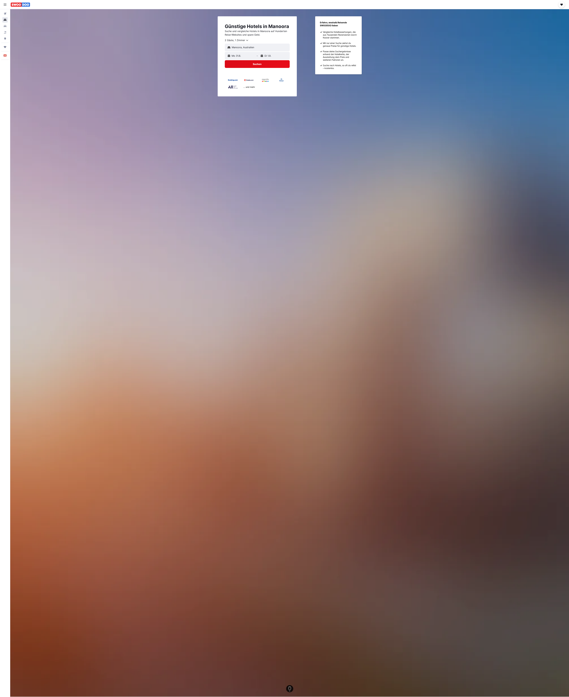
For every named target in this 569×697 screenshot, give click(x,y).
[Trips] (5, 47)
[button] (5, 4)
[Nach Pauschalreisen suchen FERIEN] (5, 32)
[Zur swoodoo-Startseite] (20, 5)
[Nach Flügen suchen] (5, 14)
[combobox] (237, 40)
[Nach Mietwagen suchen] (5, 26)
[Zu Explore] (5, 39)
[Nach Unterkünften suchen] (5, 20)
